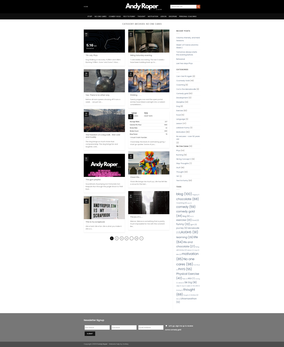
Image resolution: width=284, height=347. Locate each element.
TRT (177, 176)
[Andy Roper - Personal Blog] (142, 6)
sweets (189, 286)
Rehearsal (180, 59)
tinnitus (194, 295)
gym (193, 224)
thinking (179, 290)
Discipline (173, 16)
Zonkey (125, 344)
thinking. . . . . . (135, 95)
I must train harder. (138, 137)
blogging (195, 195)
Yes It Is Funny (182, 180)
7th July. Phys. (92, 55)
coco (189, 203)
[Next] (141, 238)
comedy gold (115, 16)
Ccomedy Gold (183, 80)
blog (184, 194)
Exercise (179, 110)
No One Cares (182, 146)
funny (183, 224)
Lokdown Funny (182, 127)
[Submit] (198, 7)
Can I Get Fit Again (184, 76)
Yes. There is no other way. (98, 95)
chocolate (187, 199)
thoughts (186, 295)
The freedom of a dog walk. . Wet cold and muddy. (103, 136)
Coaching (180, 85)
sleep (178, 286)
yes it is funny (129, 16)
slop (184, 286)
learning (184, 237)
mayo (196, 250)
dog (186, 216)
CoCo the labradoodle (186, 89)
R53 (191, 278)
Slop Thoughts (182, 163)
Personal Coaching (187, 16)
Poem (184, 279)
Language (180, 119)
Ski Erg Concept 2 (183, 159)
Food (178, 115)
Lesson (163, 16)
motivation (153, 16)
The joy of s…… (136, 217)
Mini (178, 254)
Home (86, 7)
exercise (184, 220)
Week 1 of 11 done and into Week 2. (187, 46)
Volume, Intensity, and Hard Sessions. (188, 39)
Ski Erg (190, 282)
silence (181, 283)
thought (141, 16)
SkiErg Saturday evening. (141, 55)
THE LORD (196, 286)
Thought (180, 172)
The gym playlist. (93, 179)
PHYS (185, 269)
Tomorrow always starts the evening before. (186, 53)
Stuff (90, 16)
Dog (178, 106)
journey (181, 228)
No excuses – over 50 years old (188, 137)
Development (182, 97)
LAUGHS (188, 232)
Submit (90, 333)
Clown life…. (135, 177)
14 (136, 238)
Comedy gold (182, 93)
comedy (185, 207)
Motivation (180, 132)
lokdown (190, 250)
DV (192, 216)
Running (179, 155)
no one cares (100, 16)
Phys (178, 150)
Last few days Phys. (184, 63)
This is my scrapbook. (95, 222)
